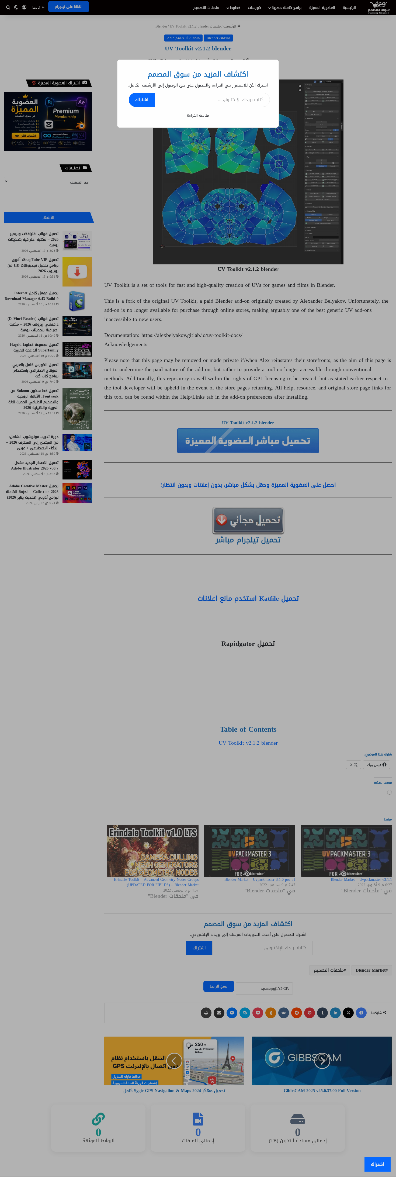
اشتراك (141, 99)
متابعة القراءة (198, 115)
